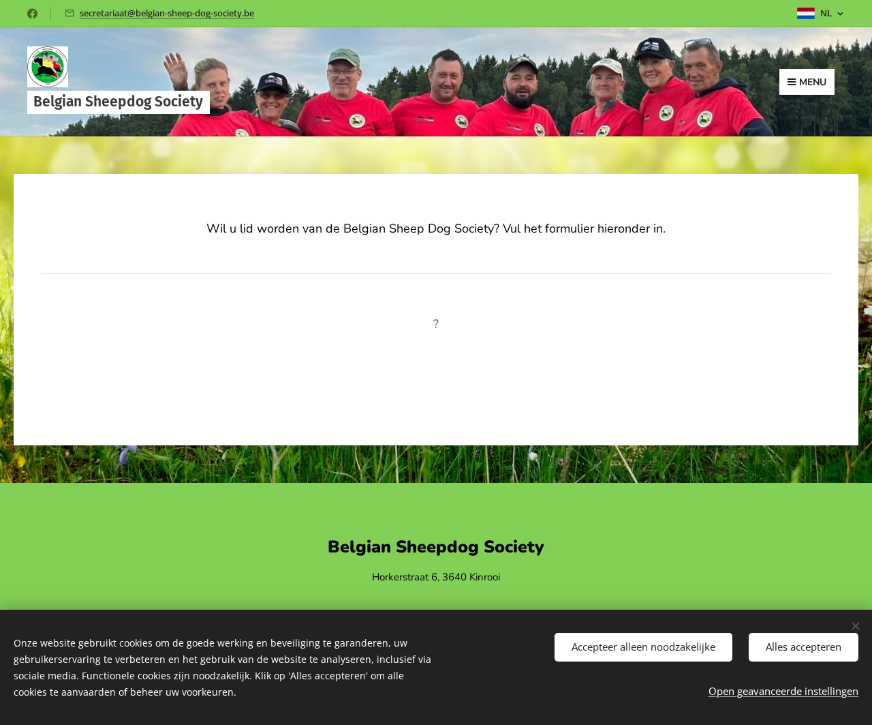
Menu (812, 82)
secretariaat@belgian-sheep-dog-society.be (167, 13)
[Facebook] (32, 13)
